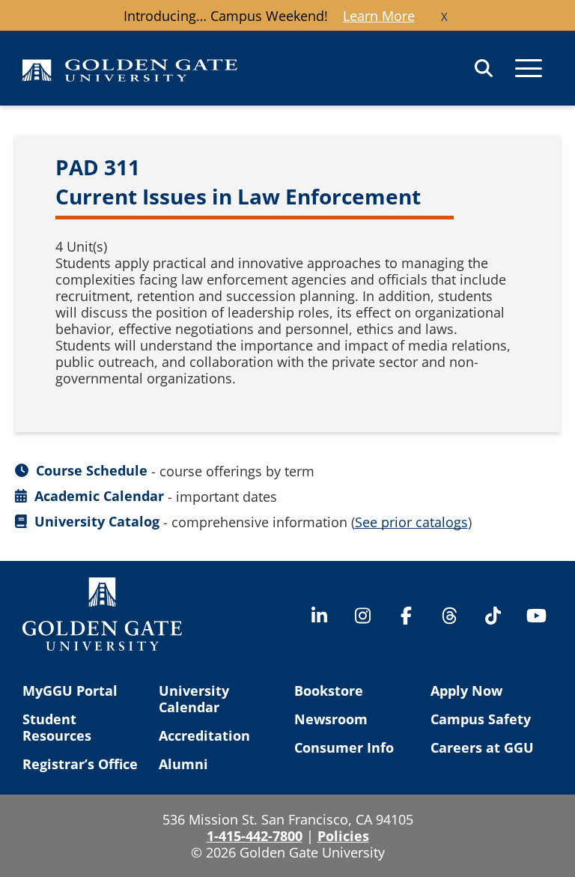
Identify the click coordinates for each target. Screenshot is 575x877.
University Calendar (194, 699)
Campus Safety (481, 719)
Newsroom (331, 719)
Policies (343, 836)
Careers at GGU (482, 747)
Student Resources (56, 727)
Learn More (379, 16)
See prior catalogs (411, 522)
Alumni (183, 764)
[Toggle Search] (483, 68)
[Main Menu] (528, 68)
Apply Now (466, 691)
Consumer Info (344, 747)
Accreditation (204, 735)
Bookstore (328, 691)
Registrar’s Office (80, 764)
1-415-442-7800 (254, 836)
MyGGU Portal (70, 691)
